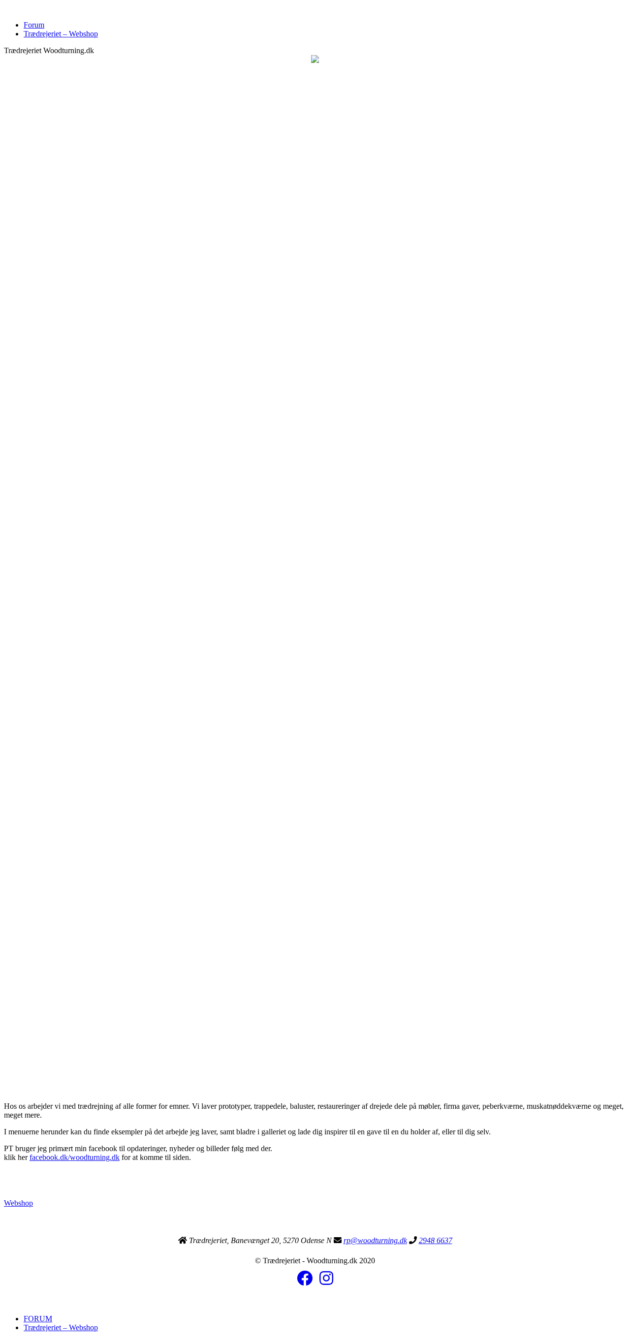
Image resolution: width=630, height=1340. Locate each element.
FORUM (38, 1318)
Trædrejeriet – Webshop (61, 34)
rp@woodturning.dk (375, 1240)
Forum (34, 25)
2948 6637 (435, 1240)
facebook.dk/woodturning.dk (75, 1157)
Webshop (18, 1203)
